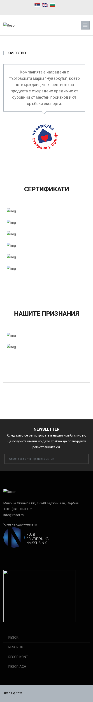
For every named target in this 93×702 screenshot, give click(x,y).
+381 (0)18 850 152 (17, 509)
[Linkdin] (59, 10)
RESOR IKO (16, 647)
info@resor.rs (13, 515)
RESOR (13, 638)
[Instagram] (42, 10)
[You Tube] (51, 10)
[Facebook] (34, 10)
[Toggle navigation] (85, 25)
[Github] (33, 555)
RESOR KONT (18, 657)
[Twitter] (23, 555)
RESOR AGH (17, 667)
